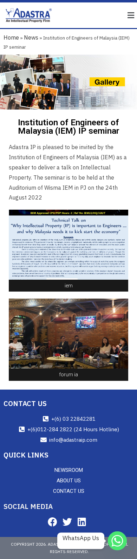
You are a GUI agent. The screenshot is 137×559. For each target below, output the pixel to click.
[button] (131, 15)
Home (11, 37)
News (31, 37)
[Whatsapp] (117, 540)
